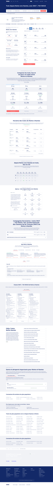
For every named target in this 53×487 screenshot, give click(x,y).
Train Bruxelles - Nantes (9, 418)
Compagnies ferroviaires (9, 474)
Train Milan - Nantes (39, 416)
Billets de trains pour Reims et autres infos (12, 408)
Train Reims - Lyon (8, 426)
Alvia (7, 472)
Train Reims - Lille (39, 426)
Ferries (17, 1)
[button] (25, 11)
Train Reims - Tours (18, 431)
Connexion (45, 1)
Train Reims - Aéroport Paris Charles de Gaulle (32, 429)
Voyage (40, 468)
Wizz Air (24, 471)
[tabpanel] (26, 307)
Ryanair (24, 472)
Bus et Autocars (16, 468)
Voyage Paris (41, 474)
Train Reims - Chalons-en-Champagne (21, 397)
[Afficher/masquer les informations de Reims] (45, 384)
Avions (24, 468)
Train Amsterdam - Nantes (30, 421)
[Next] (45, 28)
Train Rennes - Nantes (29, 423)
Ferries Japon (33, 470)
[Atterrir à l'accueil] (8, 1)
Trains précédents (12, 153)
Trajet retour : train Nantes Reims (10, 407)
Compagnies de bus (17, 471)
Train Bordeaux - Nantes (9, 421)
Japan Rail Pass (41, 470)
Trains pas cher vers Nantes (15, 448)
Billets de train (8, 468)
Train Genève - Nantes (29, 418)
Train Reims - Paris (8, 397)
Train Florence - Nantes (40, 421)
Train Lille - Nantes (39, 418)
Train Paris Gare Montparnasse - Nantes (21, 424)
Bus (13, 1)
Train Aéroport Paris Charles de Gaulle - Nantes (12, 424)
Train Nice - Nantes (18, 421)
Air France (24, 474)
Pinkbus (15, 474)
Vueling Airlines (25, 473)
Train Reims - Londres (29, 397)
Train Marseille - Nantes (19, 418)
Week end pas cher (41, 471)
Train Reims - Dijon (39, 429)
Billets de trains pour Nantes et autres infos (33, 408)
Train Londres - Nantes (19, 416)
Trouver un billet (9, 36)
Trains (11, 1)
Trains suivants (40, 153)
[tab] (27, 31)
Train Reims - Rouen (39, 431)
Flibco (15, 472)
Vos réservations (36, 1)
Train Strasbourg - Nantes (9, 444)
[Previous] (15, 172)
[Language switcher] (31, 1)
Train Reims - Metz (29, 431)
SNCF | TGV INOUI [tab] (26, 289)
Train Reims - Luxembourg (19, 429)
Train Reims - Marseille (29, 426)
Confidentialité (28, 484)
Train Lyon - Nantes (29, 416)
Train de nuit (8, 473)
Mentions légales (15, 484)
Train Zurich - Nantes (19, 423)
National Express (16, 473)
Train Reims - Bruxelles (19, 426)
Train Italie (7, 470)
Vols (15, 1)
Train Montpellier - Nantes (9, 423)
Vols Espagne (24, 470)
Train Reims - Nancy (8, 431)
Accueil (7, 448)
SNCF (7, 471)
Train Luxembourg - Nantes (40, 423)
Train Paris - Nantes (8, 416)
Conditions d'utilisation (22, 484)
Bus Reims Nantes (29, 407)
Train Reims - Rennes (39, 397)
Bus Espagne (16, 470)
